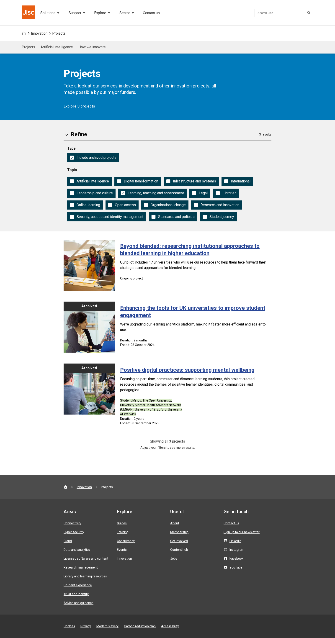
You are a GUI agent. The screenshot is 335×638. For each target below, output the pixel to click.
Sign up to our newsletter (242, 532)
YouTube (235, 567)
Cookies (69, 626)
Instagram (236, 549)
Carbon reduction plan (140, 626)
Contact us (151, 13)
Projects (59, 33)
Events (122, 549)
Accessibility (170, 626)
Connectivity (72, 523)
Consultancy (126, 541)
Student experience (78, 585)
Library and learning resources (85, 576)
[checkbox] (93, 157)
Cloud (68, 541)
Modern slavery (107, 626)
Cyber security (74, 532)
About (174, 523)
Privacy (85, 626)
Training (123, 532)
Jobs (173, 558)
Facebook (236, 558)
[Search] (309, 13)
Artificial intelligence (57, 47)
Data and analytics (77, 549)
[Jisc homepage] (29, 12)
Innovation (39, 33)
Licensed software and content (86, 558)
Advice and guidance (78, 603)
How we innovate (92, 47)
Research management (81, 567)
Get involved (179, 541)
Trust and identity (76, 594)
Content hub (179, 549)
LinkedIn (235, 541)
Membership (179, 532)
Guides (122, 523)
